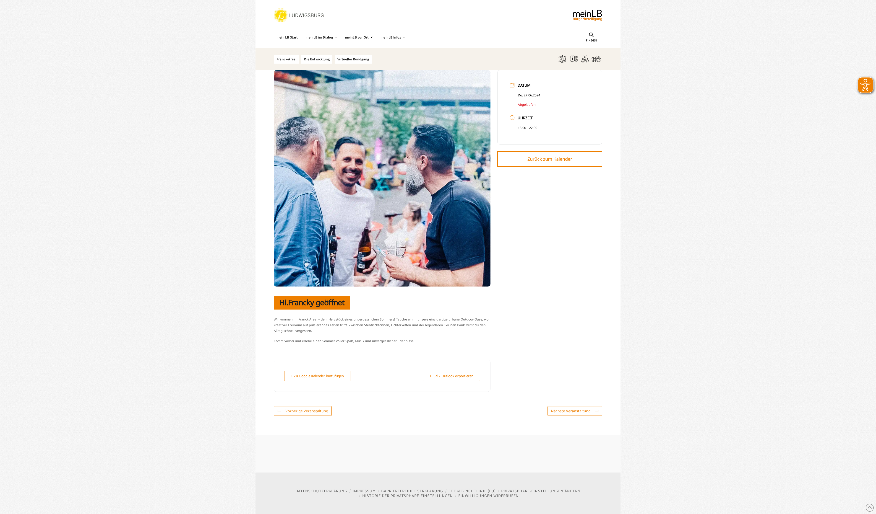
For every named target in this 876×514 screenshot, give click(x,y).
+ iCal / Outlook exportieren (451, 376)
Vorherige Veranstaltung (306, 410)
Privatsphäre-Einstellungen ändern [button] (541, 490)
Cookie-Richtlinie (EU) (472, 490)
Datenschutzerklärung (321, 490)
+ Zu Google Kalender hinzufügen (317, 376)
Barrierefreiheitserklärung (412, 490)
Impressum (364, 490)
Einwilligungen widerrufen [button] (488, 495)
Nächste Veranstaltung (571, 410)
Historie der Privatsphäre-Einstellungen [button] (407, 495)
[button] (591, 37)
